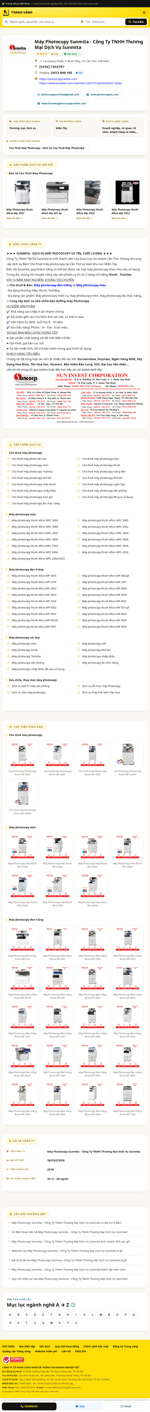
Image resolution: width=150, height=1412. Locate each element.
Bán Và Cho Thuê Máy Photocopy (31, 173)
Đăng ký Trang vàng (125, 1346)
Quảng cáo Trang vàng (16, 1351)
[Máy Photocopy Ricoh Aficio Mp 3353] (92, 192)
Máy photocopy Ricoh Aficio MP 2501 (104, 582)
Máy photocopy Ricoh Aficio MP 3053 (34, 594)
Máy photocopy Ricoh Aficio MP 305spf (105, 575)
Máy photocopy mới (94, 643)
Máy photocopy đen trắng (26, 569)
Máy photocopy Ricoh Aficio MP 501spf (105, 607)
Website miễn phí (46, 1351)
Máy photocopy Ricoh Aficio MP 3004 (104, 588)
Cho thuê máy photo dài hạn (29, 458)
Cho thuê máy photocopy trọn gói (32, 497)
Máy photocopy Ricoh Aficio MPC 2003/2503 (38, 558)
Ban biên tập (27, 1346)
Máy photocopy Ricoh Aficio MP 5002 (34, 607)
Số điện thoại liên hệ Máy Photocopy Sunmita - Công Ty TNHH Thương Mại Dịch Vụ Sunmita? (70, 1232)
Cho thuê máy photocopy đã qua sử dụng (107, 497)
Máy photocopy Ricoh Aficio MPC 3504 (105, 533)
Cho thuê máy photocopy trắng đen (104, 471)
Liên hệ (66, 1351)
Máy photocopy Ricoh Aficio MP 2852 (34, 588)
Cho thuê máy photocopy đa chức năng (36, 503)
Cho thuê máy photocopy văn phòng (104, 490)
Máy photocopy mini (24, 643)
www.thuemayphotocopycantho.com (64, 103)
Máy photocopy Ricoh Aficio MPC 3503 (35, 533)
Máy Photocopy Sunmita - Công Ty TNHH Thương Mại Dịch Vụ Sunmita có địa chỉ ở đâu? (67, 1222)
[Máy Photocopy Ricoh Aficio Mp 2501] (22, 192)
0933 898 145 (61, 73)
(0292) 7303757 (51, 67)
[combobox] (43, 22)
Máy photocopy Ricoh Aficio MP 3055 (34, 575)
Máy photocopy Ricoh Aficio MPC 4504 (105, 539)
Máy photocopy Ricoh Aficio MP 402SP (35, 620)
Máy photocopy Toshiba (26, 656)
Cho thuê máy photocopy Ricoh (101, 465)
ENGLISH (80, 1351)
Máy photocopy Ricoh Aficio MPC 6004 (35, 552)
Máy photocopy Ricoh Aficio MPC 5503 (35, 546)
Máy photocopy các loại (24, 637)
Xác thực (44, 1346)
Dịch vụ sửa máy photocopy (28, 692)
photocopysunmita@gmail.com (60, 94)
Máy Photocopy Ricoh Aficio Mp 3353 (89, 211)
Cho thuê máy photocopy (25, 452)
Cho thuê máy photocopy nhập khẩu (34, 490)
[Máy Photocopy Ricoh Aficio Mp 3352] (128, 192)
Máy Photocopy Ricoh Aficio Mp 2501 (19, 211)
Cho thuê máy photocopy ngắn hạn (103, 484)
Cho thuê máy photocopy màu (100, 458)
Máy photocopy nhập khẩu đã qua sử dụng (38, 669)
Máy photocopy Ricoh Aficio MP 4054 (104, 620)
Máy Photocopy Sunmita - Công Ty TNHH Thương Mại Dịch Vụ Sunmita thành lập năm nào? (69, 1269)
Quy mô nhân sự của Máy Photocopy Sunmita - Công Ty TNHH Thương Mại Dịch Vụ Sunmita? (70, 1279)
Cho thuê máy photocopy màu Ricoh (34, 484)
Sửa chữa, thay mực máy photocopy (33, 680)
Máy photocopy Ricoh (25, 650)
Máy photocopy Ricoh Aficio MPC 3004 (35, 526)
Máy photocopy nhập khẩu (98, 656)
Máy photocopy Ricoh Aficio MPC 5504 (105, 546)
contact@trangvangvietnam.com (63, 1387)
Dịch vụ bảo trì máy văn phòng (30, 686)
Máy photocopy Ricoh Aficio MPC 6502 (105, 552)
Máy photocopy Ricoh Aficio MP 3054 (104, 594)
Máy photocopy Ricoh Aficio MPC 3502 (105, 526)
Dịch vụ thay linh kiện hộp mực (101, 692)
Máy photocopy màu (22, 514)
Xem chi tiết (13, 218)
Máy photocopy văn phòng (28, 662)
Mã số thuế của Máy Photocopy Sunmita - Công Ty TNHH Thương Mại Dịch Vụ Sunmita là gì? (69, 1260)
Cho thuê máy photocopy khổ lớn (102, 478)
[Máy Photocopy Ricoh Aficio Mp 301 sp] (58, 192)
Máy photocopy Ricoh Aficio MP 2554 (34, 582)
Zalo (80, 73)
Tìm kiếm (138, 21)
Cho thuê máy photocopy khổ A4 (31, 478)
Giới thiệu (8, 1346)
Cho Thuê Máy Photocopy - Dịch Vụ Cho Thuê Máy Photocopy (46, 148)
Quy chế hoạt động (67, 1346)
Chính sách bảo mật (95, 1346)
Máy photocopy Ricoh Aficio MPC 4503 (35, 539)
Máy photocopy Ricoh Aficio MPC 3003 (35, 520)
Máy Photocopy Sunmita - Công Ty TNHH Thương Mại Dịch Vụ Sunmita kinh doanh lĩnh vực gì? (71, 1241)
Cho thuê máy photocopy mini (30, 465)
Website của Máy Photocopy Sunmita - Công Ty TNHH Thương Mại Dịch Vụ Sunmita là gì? (67, 1251)
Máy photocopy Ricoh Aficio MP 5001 (34, 626)
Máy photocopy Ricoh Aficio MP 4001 (104, 601)
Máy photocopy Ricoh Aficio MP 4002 (104, 614)
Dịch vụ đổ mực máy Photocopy (101, 686)
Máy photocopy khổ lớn (96, 650)
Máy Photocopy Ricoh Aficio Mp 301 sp (55, 211)
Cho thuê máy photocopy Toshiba (32, 471)
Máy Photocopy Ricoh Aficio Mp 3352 (125, 211)
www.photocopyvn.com (105, 94)
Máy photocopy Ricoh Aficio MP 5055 (34, 614)
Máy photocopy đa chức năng (100, 662)
